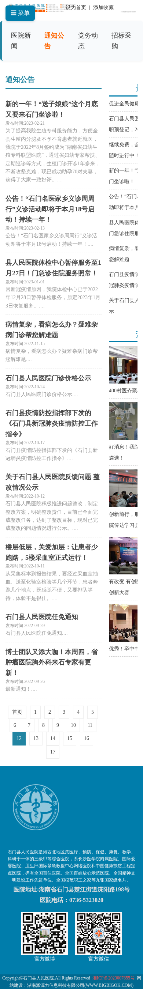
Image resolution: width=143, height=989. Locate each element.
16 (86, 738)
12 (19, 738)
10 (73, 725)
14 (52, 738)
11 (90, 725)
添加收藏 (103, 7)
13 (35, 738)
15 (69, 738)
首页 (17, 712)
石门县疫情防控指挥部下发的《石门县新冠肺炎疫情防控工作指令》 (52, 423)
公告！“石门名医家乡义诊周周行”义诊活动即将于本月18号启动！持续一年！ (50, 209)
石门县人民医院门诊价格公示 (48, 378)
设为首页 (76, 7)
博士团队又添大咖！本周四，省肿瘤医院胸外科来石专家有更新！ (52, 662)
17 (52, 752)
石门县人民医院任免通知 (42, 616)
